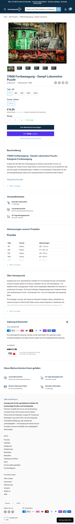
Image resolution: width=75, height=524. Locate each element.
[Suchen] (58, 9)
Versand (7, 488)
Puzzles (7, 440)
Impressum (8, 482)
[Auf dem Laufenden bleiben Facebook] (5, 511)
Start (5, 17)
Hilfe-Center (8, 478)
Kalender (7, 443)
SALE (6, 462)
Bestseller (7, 455)
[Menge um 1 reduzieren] (9, 120)
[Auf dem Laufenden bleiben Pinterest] (12, 511)
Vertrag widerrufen (65, 520)
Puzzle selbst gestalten (12, 465)
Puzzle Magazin (9, 468)
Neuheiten (7, 452)
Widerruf (7, 491)
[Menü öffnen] (5, 9)
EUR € (19, 503)
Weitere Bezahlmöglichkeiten (30, 138)
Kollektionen (8, 449)
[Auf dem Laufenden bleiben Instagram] (9, 511)
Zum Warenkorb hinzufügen (30, 127)
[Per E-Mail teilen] (66, 82)
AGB (5, 494)
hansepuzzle (11, 83)
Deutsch (7, 503)
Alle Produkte (13, 17)
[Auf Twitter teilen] (63, 82)
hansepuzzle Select (11, 459)
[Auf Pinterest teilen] (59, 82)
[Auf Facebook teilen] (55, 82)
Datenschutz (8, 485)
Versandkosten (20, 112)
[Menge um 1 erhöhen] (22, 120)
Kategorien (8, 446)
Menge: (10, 116)
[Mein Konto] (66, 9)
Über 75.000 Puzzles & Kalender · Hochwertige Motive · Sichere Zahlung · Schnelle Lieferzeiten (37, 2)
